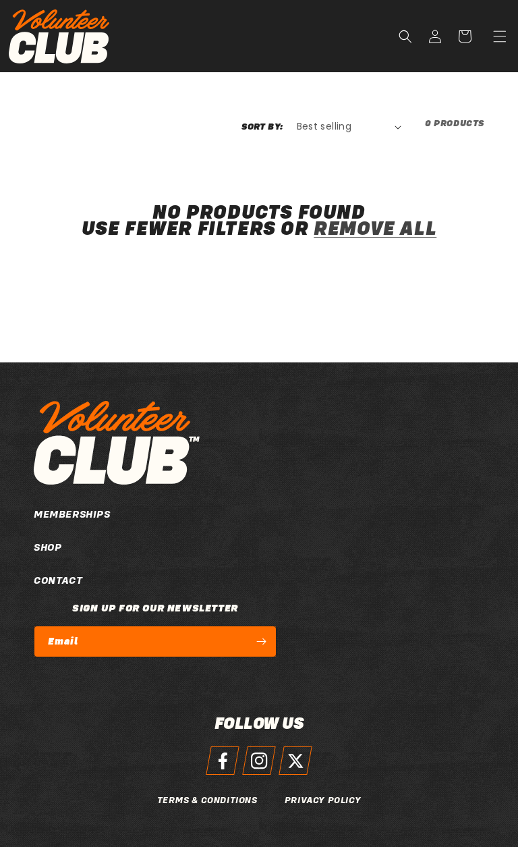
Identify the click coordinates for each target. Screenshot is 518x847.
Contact (58, 580)
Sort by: (262, 126)
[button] (500, 36)
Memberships (72, 514)
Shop (47, 547)
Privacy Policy (323, 800)
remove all (375, 229)
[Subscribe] (261, 641)
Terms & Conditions (207, 800)
